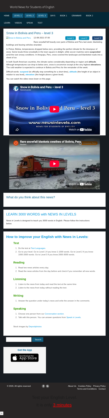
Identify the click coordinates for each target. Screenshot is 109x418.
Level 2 (30, 16)
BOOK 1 (63, 16)
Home (7, 16)
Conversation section (54, 314)
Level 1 (18, 16)
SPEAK (30, 23)
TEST (40, 23)
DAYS (52, 16)
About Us (72, 386)
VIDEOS (18, 23)
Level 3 (42, 16)
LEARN (7, 23)
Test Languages (38, 248)
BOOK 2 (89, 16)
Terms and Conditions (87, 389)
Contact (102, 389)
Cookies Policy (84, 386)
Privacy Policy (99, 386)
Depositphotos (35, 326)
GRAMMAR (76, 16)
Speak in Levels (73, 317)
